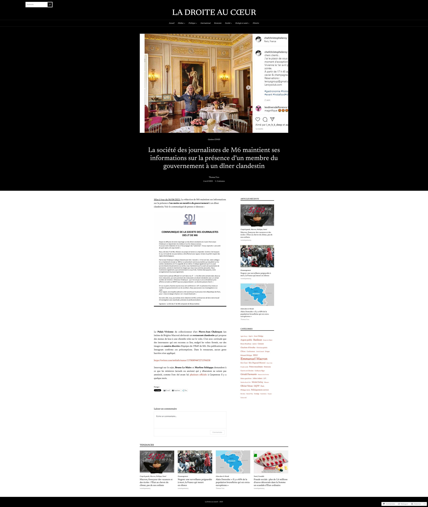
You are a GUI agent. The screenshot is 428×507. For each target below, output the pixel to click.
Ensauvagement (246, 270)
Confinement (251, 351)
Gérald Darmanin (249, 374)
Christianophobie (261, 347)
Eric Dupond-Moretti (257, 363)
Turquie (270, 394)
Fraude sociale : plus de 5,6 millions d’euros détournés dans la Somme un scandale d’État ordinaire (270, 482)
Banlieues (257, 340)
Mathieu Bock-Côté (246, 382)
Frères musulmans (256, 367)
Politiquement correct (260, 390)
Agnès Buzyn (244, 336)
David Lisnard (260, 351)
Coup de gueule (245, 229)
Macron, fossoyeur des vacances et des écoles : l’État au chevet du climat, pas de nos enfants (256, 235)
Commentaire (217, 432)
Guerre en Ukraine (247, 371)
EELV (255, 355)
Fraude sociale (244, 367)
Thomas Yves (214, 177)
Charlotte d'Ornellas (248, 348)
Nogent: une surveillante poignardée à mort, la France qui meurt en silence (256, 274)
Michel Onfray (257, 382)
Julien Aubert (257, 378)
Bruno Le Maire (267, 340)
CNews (243, 351)
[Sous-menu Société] (231, 23)
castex (254, 344)
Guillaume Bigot (260, 371)
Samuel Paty (249, 394)
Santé (265, 229)
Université (244, 397)
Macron (253, 229)
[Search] (50, 4)
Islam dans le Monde (247, 309)
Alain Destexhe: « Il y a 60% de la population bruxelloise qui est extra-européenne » (255, 314)
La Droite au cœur (214, 13)
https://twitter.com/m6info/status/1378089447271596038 (182, 360)
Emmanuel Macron (254, 359)
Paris (262, 386)
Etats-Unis (269, 363)
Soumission (263, 394)
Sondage (256, 394)
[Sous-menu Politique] (196, 23)
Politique (259, 229)
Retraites (243, 394)
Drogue (267, 351)
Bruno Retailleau (246, 344)
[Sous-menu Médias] (184, 23)
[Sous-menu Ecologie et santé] (248, 23)
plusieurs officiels (198, 375)
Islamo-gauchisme (246, 378)
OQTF (256, 386)
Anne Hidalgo (258, 336)
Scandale (261, 476)
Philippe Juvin (245, 390)
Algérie (250, 336)
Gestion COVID (214, 140)
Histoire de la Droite (263, 374)
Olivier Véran (247, 386)
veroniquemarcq (246, 240)
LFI (264, 378)
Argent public (246, 340)
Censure (261, 344)
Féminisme (267, 367)
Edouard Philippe (246, 355)
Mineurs (266, 382)
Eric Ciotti (244, 363)
